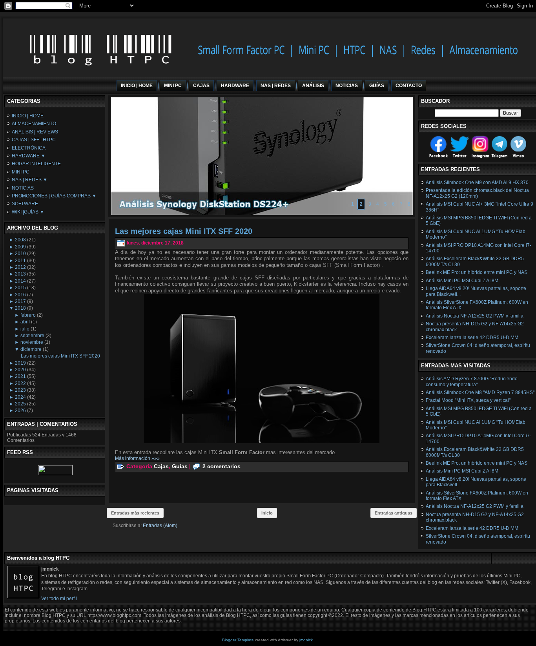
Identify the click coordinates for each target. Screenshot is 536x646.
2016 (20, 294)
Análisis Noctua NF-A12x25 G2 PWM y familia (474, 316)
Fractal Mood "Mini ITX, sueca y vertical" (468, 400)
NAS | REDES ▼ (29, 179)
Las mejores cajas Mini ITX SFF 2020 (60, 356)
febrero (28, 315)
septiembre (32, 335)
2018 (20, 308)
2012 (20, 267)
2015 (20, 287)
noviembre (31, 342)
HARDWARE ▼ (29, 156)
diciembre (31, 349)
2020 (20, 369)
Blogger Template (238, 640)
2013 (20, 274)
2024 (20, 397)
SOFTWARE (25, 203)
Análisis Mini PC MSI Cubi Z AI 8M (462, 280)
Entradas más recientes (135, 513)
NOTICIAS (23, 188)
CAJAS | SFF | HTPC (34, 139)
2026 (20, 410)
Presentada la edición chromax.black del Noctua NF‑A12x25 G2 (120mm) (477, 193)
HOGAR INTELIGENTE (36, 163)
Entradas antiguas (393, 513)
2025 (20, 404)
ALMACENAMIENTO (34, 123)
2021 (20, 376)
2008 (20, 240)
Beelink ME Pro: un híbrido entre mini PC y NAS (476, 272)
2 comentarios (221, 466)
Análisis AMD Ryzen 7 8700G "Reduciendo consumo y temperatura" (472, 381)
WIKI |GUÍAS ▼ (28, 212)
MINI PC (20, 172)
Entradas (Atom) (160, 525)
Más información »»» (137, 458)
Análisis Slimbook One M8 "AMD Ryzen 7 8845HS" (480, 392)
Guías (180, 466)
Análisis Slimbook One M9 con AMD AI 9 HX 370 (477, 182)
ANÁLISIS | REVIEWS (35, 132)
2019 (20, 363)
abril (25, 322)
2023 (20, 390)
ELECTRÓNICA (29, 148)
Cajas (161, 466)
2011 (20, 260)
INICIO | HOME (28, 116)
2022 (20, 383)
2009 (20, 247)
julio (24, 329)
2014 (20, 281)
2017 (20, 301)
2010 (20, 253)
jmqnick (306, 640)
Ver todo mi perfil (59, 598)
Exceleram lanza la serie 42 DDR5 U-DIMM (472, 337)
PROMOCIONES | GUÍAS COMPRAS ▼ (54, 196)
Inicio (267, 513)
